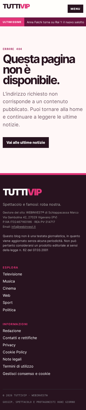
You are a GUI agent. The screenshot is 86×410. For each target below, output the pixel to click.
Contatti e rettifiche (20, 337)
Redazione (12, 330)
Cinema (9, 288)
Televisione (12, 274)
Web (6, 295)
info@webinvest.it (23, 226)
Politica (9, 310)
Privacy (9, 345)
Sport (8, 302)
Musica (9, 281)
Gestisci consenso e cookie (26, 373)
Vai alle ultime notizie (25, 142)
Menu (75, 9)
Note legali (12, 359)
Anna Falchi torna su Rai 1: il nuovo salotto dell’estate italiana (55, 22)
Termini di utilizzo (18, 366)
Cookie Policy (15, 352)
